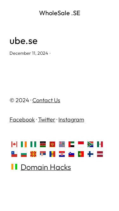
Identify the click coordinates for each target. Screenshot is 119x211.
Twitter (46, 119)
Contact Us (46, 100)
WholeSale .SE (59, 13)
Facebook (22, 119)
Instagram (71, 119)
